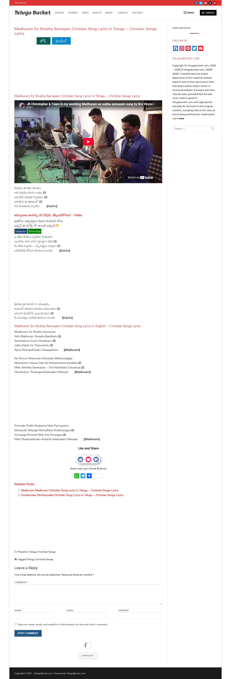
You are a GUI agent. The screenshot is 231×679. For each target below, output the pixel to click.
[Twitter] (201, 3)
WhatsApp (35, 231)
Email (70, 610)
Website (124, 610)
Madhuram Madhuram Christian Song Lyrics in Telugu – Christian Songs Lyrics (69, 490)
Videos (209, 13)
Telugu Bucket (32, 13)
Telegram (21, 231)
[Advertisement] (88, 71)
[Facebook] (196, 3)
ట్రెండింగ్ (61, 40)
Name (17, 610)
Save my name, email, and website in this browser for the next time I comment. (63, 624)
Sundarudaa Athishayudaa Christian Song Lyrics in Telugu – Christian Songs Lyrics (72, 495)
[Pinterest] (215, 3)
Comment (21, 582)
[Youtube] (205, 3)
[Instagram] (210, 3)
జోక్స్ (43, 40)
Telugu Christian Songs (42, 551)
